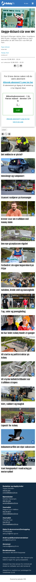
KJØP (18, 110)
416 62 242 (6, 490)
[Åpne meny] (32, 3)
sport (4, 130)
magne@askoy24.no (10, 514)
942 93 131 (6, 522)
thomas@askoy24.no (10, 524)
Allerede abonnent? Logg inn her (18, 82)
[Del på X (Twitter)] (18, 65)
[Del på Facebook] (14, 65)
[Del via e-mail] (20, 65)
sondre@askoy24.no (10, 503)
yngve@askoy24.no (10, 492)
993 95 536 (7, 501)
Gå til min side (18, 122)
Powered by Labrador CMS (18, 579)
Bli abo (26, 3)
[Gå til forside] (8, 3)
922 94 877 (7, 511)
